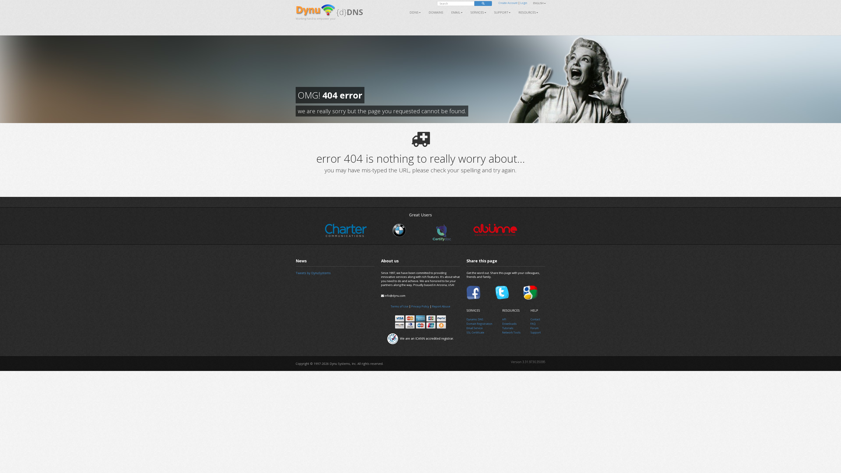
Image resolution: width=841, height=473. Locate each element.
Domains (436, 12)
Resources (527, 12)
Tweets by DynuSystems (313, 273)
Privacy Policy (420, 306)
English (538, 3)
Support (501, 12)
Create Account (508, 3)
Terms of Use (399, 306)
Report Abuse (441, 306)
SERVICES (477, 12)
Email (455, 12)
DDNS (414, 12)
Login (523, 3)
